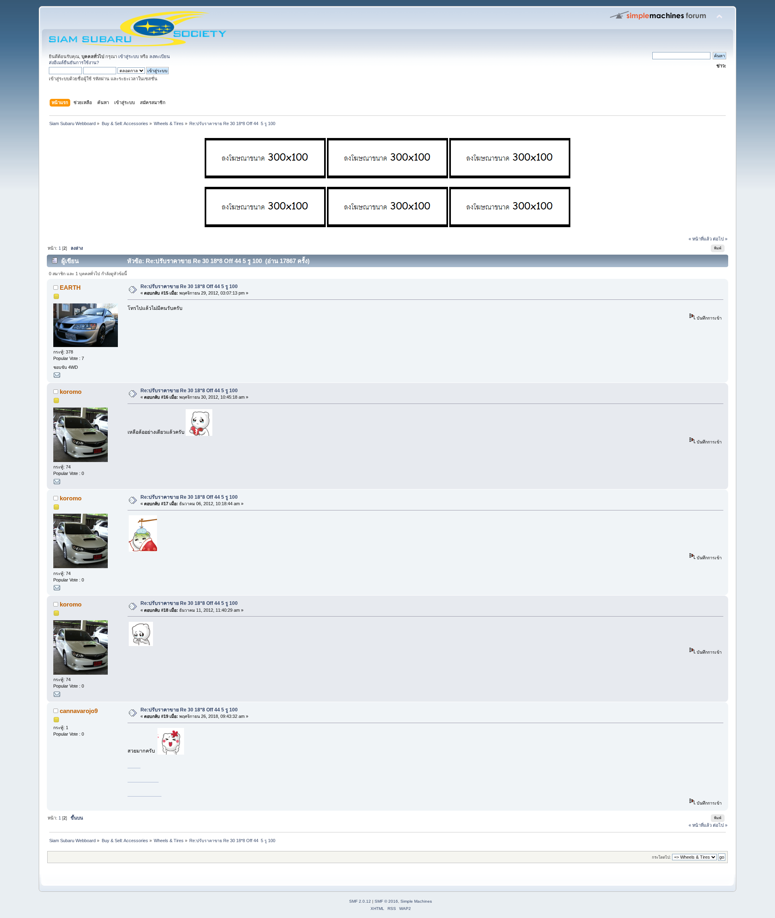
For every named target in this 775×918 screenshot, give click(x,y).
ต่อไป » (720, 238)
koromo (71, 391)
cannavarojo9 (79, 710)
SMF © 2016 (386, 901)
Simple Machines (416, 901)
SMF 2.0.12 (360, 901)
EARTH (70, 287)
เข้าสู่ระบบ (128, 56)
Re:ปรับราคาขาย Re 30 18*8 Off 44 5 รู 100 (189, 286)
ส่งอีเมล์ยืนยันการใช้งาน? (74, 62)
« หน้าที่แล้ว (700, 238)
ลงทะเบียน (159, 56)
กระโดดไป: (661, 857)
